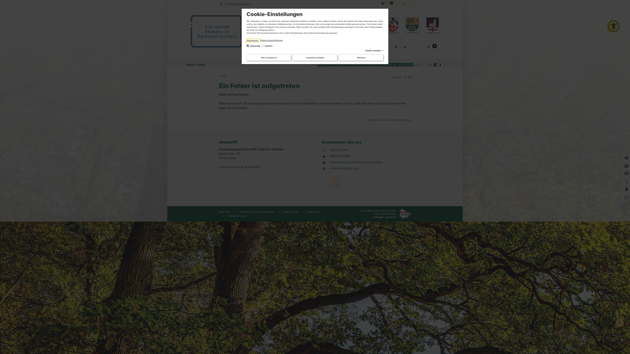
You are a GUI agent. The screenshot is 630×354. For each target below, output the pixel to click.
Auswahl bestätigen (315, 58)
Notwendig (255, 46)
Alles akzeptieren (269, 58)
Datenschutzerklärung (271, 40)
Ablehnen (361, 58)
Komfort (268, 46)
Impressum (252, 40)
